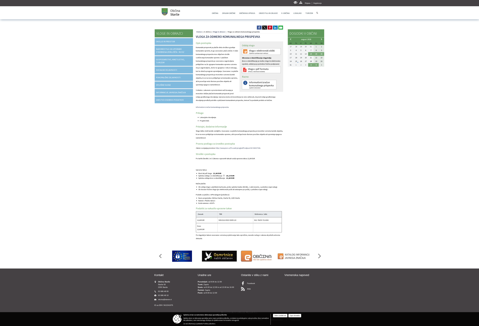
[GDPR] (182, 256)
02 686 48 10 (163, 295)
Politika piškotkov (209, 324)
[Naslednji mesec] (321, 39)
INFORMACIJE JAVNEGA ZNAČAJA (171, 92)
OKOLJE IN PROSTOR (165, 41)
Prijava (307, 3)
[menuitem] (215, 13)
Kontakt (159, 275)
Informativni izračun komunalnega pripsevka (212, 107)
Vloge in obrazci (219, 32)
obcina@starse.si (165, 299)
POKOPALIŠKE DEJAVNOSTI (168, 77)
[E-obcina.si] (257, 256)
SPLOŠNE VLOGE (163, 85)
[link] (259, 28)
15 (316, 54)
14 (311, 54)
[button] (160, 256)
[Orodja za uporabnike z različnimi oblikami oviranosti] (295, 2)
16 (321, 54)
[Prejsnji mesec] (291, 39)
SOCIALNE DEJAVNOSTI (166, 70)
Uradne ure (204, 275)
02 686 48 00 (163, 291)
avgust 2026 (306, 39)
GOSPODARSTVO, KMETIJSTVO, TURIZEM (170, 61)
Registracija (317, 3)
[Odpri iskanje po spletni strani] (317, 13)
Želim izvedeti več (280, 316)
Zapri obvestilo (295, 316)
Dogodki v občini (303, 33)
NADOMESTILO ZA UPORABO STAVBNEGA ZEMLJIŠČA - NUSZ (170, 50)
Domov (199, 32)
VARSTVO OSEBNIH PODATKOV (170, 100)
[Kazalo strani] (300, 2)
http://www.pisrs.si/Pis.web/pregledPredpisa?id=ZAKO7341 (238, 148)
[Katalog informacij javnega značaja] (294, 256)
